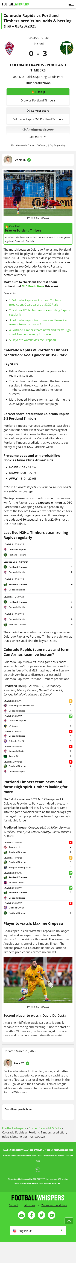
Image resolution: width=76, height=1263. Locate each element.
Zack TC (20, 160)
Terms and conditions (54, 1205)
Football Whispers (14, 1128)
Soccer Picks (37, 1128)
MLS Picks (54, 1128)
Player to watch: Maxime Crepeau (32, 340)
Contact (13, 1205)
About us (29, 1205)
